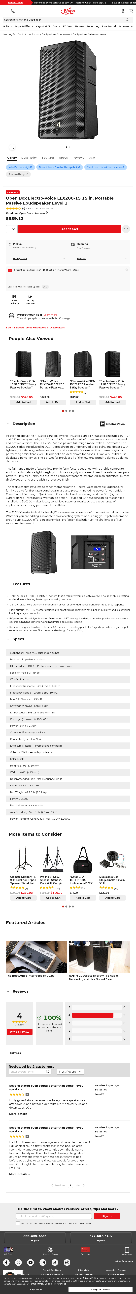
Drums (57, 26)
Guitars (7, 26)
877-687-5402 (101, 1236)
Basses (79, 26)
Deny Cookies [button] (35, 1290)
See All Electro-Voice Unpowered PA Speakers (35, 327)
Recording (93, 26)
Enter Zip (81, 258)
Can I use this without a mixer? (105, 167)
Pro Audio (18, 34)
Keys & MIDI (43, 26)
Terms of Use (36, 1284)
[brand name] (112, 423)
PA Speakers (49, 34)
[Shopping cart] (131, 11)
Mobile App (127, 1254)
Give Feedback (124, 1261)
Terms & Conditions (52, 1270)
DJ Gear (68, 26)
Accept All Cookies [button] (100, 1290)
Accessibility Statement (116, 1270)
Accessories (125, 26)
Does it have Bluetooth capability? (59, 167)
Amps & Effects (23, 26)
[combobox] (12, 229)
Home (7, 34)
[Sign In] (123, 11)
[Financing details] (126, 269)
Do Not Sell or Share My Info (52, 1274)
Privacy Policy (90, 1278)
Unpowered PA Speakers (72, 34)
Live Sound (109, 26)
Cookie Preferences (55, 1284)
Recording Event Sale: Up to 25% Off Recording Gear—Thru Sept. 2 (70, 2)
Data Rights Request (84, 1274)
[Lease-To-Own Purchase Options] (45, 287)
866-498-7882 (34, 1236)
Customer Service (50, 1254)
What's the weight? (20, 167)
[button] (68, 424)
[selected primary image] (68, 90)
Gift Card (8, 1254)
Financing (85, 1254)
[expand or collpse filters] (124, 1053)
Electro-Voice (97, 34)
